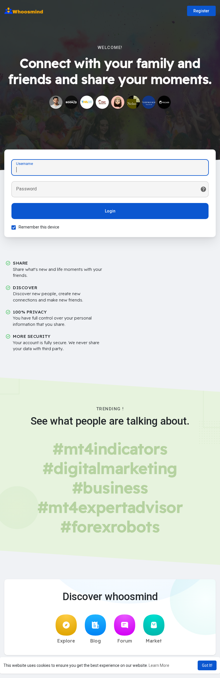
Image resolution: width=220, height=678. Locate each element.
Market (154, 641)
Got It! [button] (207, 665)
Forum (124, 641)
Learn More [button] (159, 665)
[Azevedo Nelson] (133, 102)
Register (201, 11)
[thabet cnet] (86, 102)
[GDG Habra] (148, 102)
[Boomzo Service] (71, 102)
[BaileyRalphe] (117, 102)
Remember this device (39, 227)
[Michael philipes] (55, 102)
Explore (66, 641)
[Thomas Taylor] (164, 102)
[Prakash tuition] (102, 102)
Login (110, 211)
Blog (95, 641)
